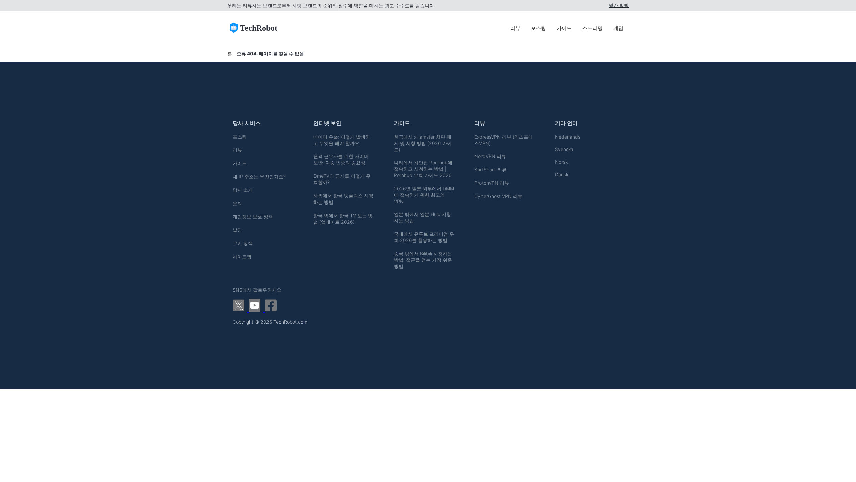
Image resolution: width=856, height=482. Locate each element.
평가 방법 (619, 5)
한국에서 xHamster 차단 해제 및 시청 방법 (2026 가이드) (423, 143)
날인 (237, 230)
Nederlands (567, 137)
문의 (237, 203)
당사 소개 (243, 190)
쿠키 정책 (243, 243)
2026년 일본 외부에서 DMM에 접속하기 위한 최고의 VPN (424, 195)
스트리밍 (592, 28)
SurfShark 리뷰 (490, 169)
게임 (618, 28)
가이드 (564, 28)
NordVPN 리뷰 (490, 156)
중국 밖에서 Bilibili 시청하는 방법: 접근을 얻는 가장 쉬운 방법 (423, 260)
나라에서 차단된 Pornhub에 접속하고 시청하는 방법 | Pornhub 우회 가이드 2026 (423, 169)
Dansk (561, 174)
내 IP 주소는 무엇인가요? (259, 176)
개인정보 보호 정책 (253, 216)
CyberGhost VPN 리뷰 (498, 196)
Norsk (561, 162)
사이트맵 (242, 256)
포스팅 (538, 28)
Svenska (564, 149)
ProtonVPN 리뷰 (491, 183)
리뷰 (515, 28)
